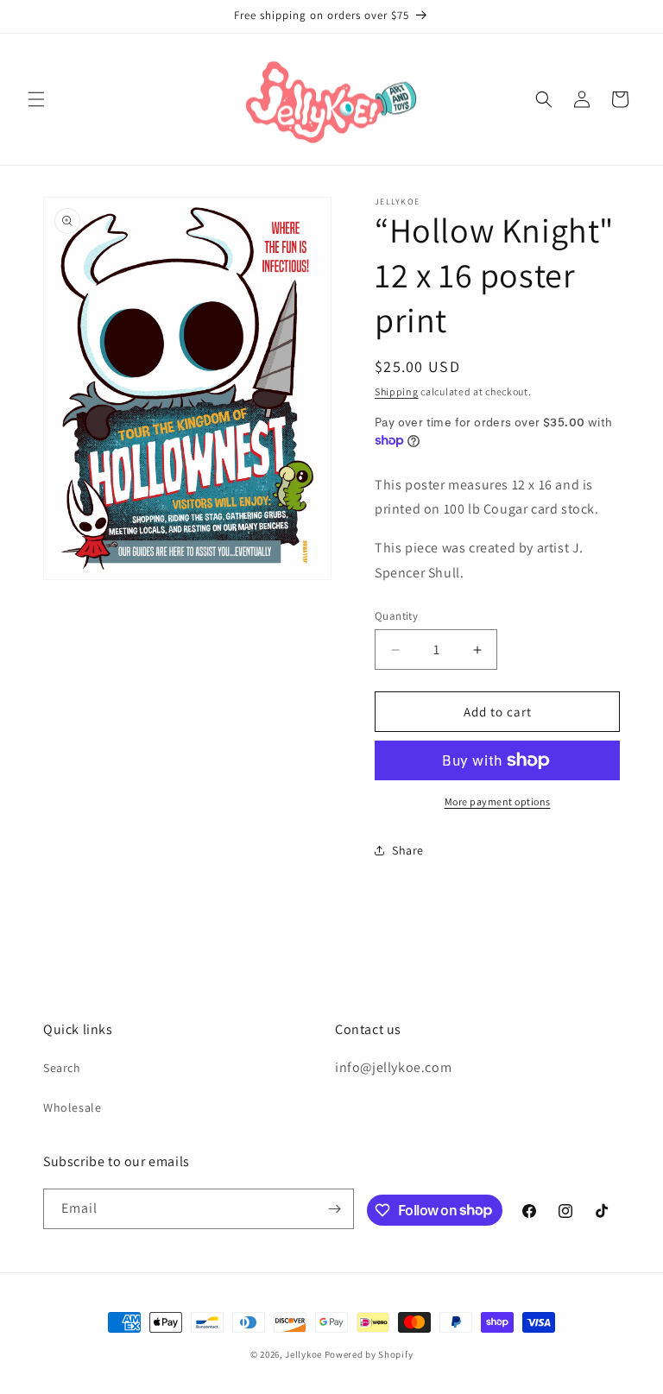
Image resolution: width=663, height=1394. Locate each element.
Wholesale (72, 1107)
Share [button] (408, 850)
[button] (36, 99)
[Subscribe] (334, 1209)
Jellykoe (303, 1354)
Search (62, 1067)
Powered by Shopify (369, 1354)
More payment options (498, 801)
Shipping (397, 391)
